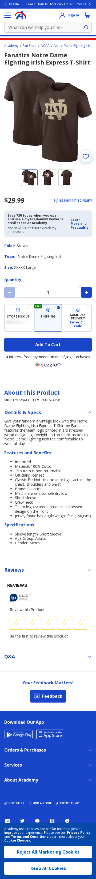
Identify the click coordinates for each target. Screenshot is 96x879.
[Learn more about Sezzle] (48, 364)
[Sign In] (62, 15)
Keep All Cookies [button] (48, 868)
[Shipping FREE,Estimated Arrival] (48, 317)
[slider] (48, 116)
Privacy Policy (78, 832)
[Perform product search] (86, 27)
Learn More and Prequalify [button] (80, 223)
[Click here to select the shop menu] (7, 15)
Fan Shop (30, 46)
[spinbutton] (48, 292)
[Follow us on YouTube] (37, 821)
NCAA (45, 46)
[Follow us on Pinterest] (67, 821)
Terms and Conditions (29, 836)
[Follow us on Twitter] (22, 821)
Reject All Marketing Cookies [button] (48, 852)
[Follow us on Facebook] (7, 821)
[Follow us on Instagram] (52, 821)
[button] (80, 223)
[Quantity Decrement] (9, 292)
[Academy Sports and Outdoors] (20, 15)
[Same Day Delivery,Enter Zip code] (77, 317)
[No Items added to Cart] (87, 15)
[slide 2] (48, 177)
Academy (11, 46)
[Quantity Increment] (86, 292)
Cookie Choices (17, 840)
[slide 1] (29, 177)
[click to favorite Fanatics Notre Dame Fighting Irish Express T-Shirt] (86, 157)
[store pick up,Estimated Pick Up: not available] (18, 317)
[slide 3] (66, 177)
